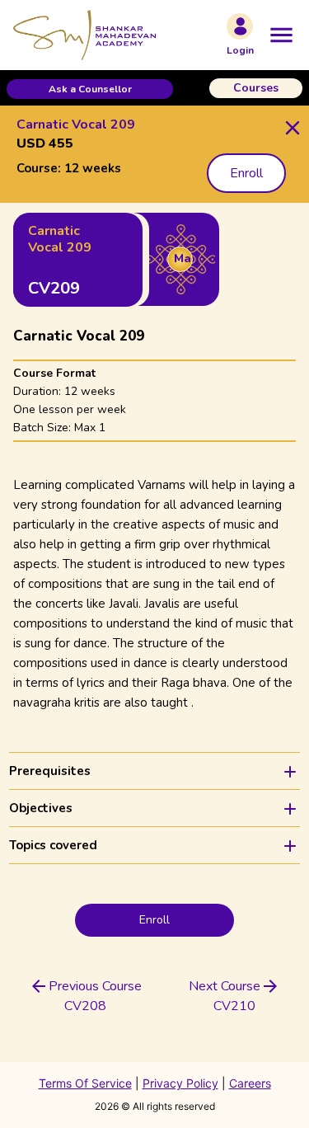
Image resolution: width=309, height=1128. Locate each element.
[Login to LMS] (240, 26)
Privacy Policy (180, 1083)
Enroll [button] (246, 173)
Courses (256, 88)
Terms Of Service (85, 1083)
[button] (90, 89)
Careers (250, 1083)
